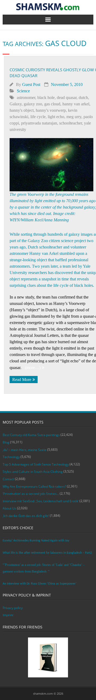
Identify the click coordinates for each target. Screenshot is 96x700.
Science (23, 91)
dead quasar (67, 97)
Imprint (8, 615)
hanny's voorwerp (51, 110)
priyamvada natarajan (39, 123)
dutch (83, 97)
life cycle (38, 116)
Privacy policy (13, 608)
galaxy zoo (33, 104)
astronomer (26, 97)
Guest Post (31, 84)
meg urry (73, 116)
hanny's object (22, 110)
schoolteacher (70, 123)
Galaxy (16, 104)
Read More (21, 379)
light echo (56, 116)
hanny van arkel (75, 104)
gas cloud (52, 104)
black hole (46, 97)
